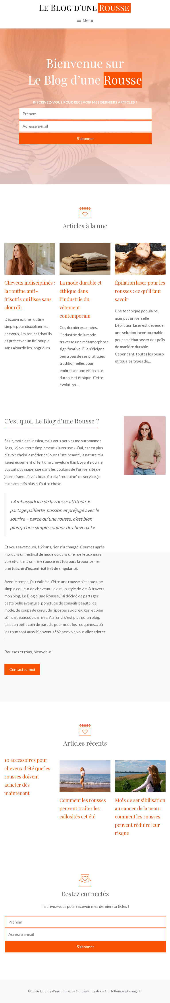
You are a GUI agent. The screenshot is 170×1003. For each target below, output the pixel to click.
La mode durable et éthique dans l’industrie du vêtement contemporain (81, 299)
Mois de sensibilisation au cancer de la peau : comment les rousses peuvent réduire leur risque (140, 817)
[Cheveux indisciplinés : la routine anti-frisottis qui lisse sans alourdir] (29, 271)
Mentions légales (88, 991)
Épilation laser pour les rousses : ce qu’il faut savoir (140, 290)
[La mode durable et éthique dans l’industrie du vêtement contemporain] (85, 271)
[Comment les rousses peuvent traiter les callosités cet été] (85, 788)
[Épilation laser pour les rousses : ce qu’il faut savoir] (140, 271)
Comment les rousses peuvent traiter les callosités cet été (83, 808)
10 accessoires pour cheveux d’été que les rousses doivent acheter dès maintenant (27, 776)
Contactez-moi (22, 669)
